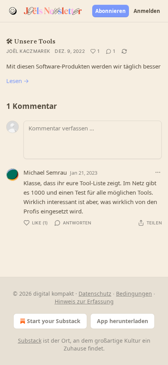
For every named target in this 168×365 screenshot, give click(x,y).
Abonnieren (110, 10)
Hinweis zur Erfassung (84, 301)
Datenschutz (95, 293)
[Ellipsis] (158, 172)
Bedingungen (134, 293)
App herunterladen (122, 321)
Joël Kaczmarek (28, 51)
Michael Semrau (45, 172)
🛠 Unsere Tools (30, 41)
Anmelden (147, 10)
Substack (29, 340)
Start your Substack (53, 321)
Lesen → (17, 81)
